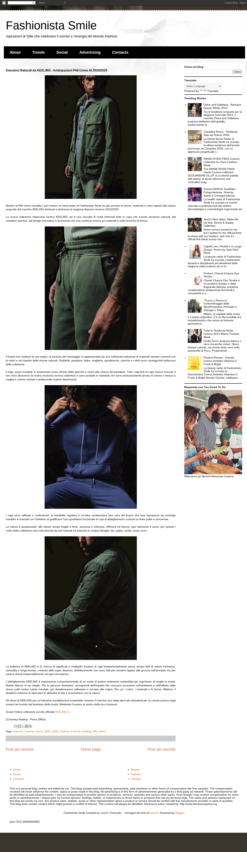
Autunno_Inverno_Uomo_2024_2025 (35, 731)
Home (16, 769)
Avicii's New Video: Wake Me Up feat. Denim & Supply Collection (221, 222)
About (15, 52)
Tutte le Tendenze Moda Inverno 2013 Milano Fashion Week (221, 334)
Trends (38, 52)
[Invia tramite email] (16, 726)
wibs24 (154, 812)
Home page (91, 749)
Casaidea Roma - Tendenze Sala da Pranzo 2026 (221, 133)
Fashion (65, 731)
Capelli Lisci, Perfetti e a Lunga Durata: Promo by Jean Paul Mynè (222, 249)
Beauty (135, 769)
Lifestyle (136, 778)
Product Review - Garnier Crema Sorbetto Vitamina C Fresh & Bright (220, 361)
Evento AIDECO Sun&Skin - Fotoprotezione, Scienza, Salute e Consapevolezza (220, 192)
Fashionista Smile (51, 25)
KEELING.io (62, 711)
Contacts (120, 52)
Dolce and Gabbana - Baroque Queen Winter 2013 (222, 106)
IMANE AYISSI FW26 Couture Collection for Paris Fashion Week (222, 162)
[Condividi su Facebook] (27, 726)
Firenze (75, 731)
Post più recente (20, 749)
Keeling (86, 731)
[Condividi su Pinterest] (30, 726)
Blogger (179, 812)
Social (62, 52)
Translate (213, 90)
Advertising (90, 52)
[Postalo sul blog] (19, 726)
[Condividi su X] (23, 726)
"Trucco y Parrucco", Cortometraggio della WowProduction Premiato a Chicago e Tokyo (220, 305)
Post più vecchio (162, 749)
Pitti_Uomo (99, 731)
